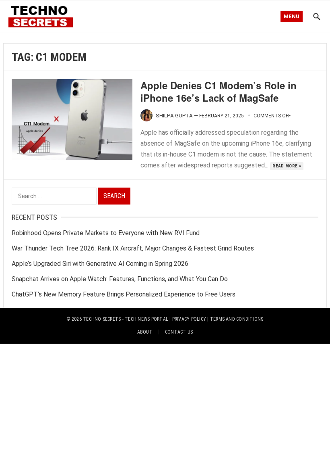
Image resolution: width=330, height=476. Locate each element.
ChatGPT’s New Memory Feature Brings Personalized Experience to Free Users (123, 294)
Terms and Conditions (237, 319)
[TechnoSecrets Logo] (43, 15)
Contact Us (179, 332)
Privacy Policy (189, 319)
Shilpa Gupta (174, 116)
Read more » (286, 166)
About (145, 332)
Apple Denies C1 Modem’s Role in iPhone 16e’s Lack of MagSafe (218, 91)
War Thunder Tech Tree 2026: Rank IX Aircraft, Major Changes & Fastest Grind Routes (133, 248)
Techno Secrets (102, 319)
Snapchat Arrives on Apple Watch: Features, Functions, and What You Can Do (120, 279)
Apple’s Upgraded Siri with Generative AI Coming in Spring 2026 (100, 263)
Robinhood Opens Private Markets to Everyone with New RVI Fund (106, 233)
